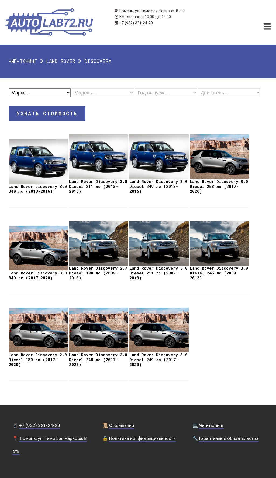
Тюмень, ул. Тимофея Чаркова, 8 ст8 (152, 11)
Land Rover (60, 61)
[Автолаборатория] (49, 22)
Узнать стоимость (47, 113)
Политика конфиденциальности (142, 438)
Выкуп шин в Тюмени (138, 475)
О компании (121, 425)
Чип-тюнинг (23, 61)
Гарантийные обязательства (228, 438)
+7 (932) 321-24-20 (136, 23)
